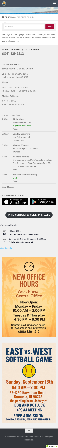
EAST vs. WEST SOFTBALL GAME (24, 234)
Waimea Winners (20, 145)
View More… (8, 187)
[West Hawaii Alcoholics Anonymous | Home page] (5, 3)
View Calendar (6, 248)
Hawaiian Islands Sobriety (25, 174)
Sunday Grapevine (21, 134)
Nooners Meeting (21, 157)
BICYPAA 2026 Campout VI (21, 242)
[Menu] (54, 3)
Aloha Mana (18, 119)
